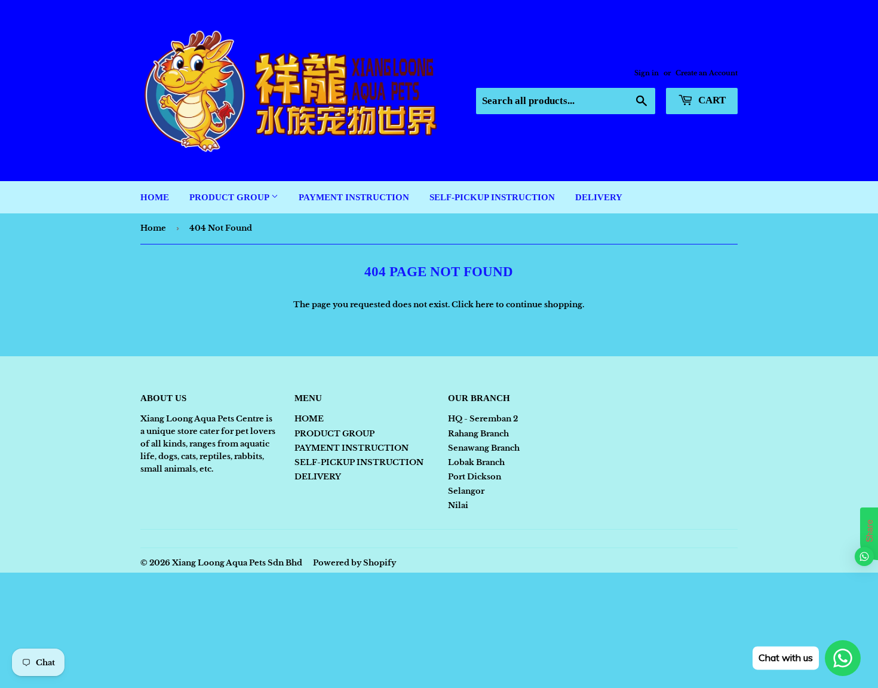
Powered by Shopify (354, 563)
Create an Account (707, 73)
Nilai (458, 505)
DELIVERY (598, 197)
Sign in (646, 73)
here (484, 304)
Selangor (466, 491)
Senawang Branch (484, 448)
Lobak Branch (476, 462)
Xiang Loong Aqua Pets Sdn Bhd (237, 563)
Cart (711, 100)
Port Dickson (474, 477)
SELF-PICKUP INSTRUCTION (492, 197)
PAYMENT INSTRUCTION (354, 197)
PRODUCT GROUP (230, 197)
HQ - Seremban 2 (483, 419)
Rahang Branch (478, 434)
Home (153, 228)
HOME (154, 197)
